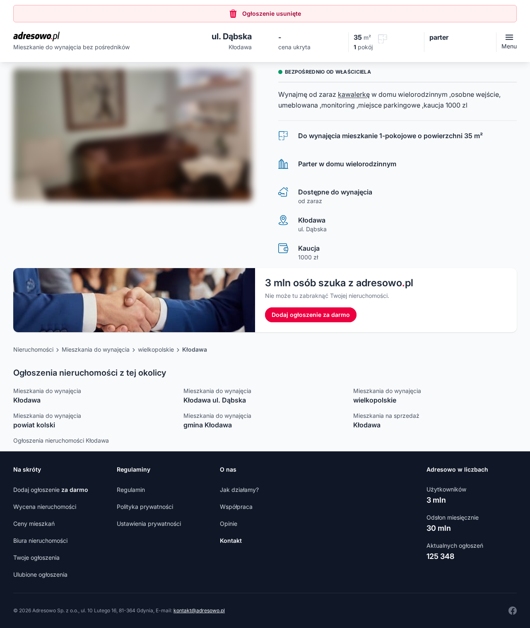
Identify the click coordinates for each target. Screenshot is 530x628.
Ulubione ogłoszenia (40, 574)
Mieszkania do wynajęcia (96, 349)
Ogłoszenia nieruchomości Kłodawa (61, 440)
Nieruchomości (33, 349)
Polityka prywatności (145, 506)
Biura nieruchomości (40, 540)
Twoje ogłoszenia (36, 557)
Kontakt (231, 540)
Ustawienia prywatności (149, 523)
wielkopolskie (156, 349)
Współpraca (236, 506)
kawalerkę (354, 94)
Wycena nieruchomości (44, 506)
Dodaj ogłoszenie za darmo (311, 314)
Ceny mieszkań (34, 523)
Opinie (228, 523)
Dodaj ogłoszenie (50, 489)
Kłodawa (194, 349)
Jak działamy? (239, 489)
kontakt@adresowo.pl (199, 610)
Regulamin (131, 489)
